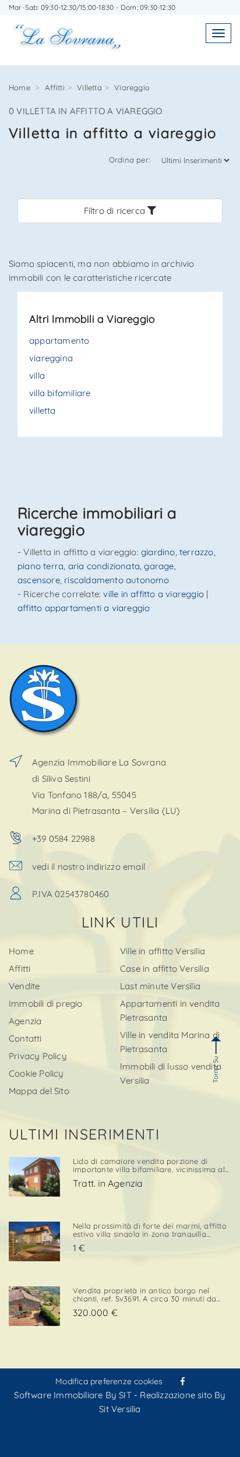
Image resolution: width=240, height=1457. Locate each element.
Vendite (24, 986)
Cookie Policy (36, 1073)
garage (159, 565)
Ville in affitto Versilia (162, 951)
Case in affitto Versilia (164, 968)
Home (19, 87)
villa (37, 375)
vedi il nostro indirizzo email (88, 866)
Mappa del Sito (39, 1090)
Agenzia (25, 1020)
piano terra (40, 565)
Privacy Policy (38, 1055)
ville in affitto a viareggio (153, 593)
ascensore (38, 579)
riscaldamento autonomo (116, 579)
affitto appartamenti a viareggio (83, 607)
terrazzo (196, 552)
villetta (42, 410)
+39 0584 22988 (63, 838)
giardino (158, 552)
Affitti (54, 87)
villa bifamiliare (59, 392)
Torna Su (215, 1069)
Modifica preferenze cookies (109, 1381)
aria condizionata (104, 565)
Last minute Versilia (160, 986)
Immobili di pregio (46, 1003)
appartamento (59, 340)
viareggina (51, 358)
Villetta (89, 87)
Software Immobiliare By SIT (72, 1394)
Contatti (25, 1038)
